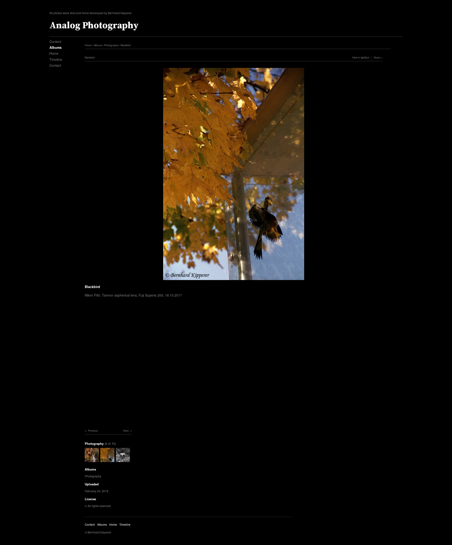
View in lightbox (360, 57)
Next (126, 430)
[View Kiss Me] (92, 460)
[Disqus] (234, 368)
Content (55, 41)
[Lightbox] (233, 280)
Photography (111, 45)
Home (53, 53)
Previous (93, 430)
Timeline (55, 59)
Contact (55, 65)
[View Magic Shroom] (123, 460)
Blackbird (126, 45)
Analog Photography (94, 25)
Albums (55, 47)
